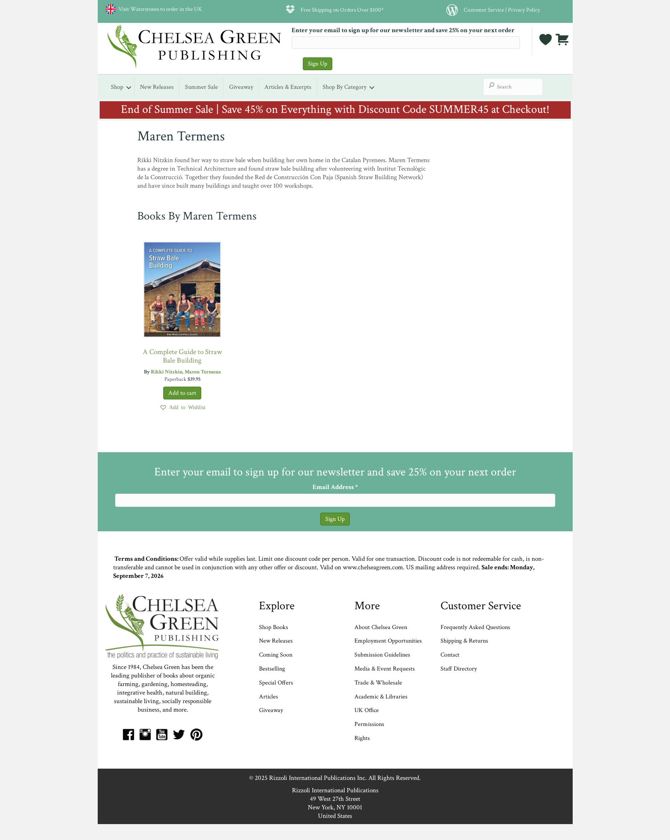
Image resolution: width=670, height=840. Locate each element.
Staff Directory (458, 669)
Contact (449, 655)
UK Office (366, 710)
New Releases (157, 87)
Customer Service (484, 10)
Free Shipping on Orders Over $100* (342, 10)
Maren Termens (203, 371)
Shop (117, 87)
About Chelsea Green (380, 627)
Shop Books (273, 627)
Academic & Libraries (381, 697)
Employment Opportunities (388, 641)
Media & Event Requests (385, 669)
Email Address (335, 487)
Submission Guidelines (382, 655)
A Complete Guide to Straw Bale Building (182, 356)
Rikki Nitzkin (167, 371)
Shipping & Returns (464, 641)
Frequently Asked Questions (475, 627)
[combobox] (513, 86)
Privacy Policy (524, 10)
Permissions (369, 724)
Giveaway (241, 87)
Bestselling (272, 669)
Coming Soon (275, 655)
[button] (182, 407)
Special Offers (276, 683)
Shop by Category (344, 87)
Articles (268, 697)
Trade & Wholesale (378, 683)
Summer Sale (201, 87)
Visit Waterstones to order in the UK (159, 9)
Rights (362, 738)
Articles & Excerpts (287, 87)
